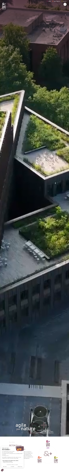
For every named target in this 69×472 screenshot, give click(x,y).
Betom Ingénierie (57, 1)
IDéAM (49, 1)
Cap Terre (65, 1)
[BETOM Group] (4, 6)
